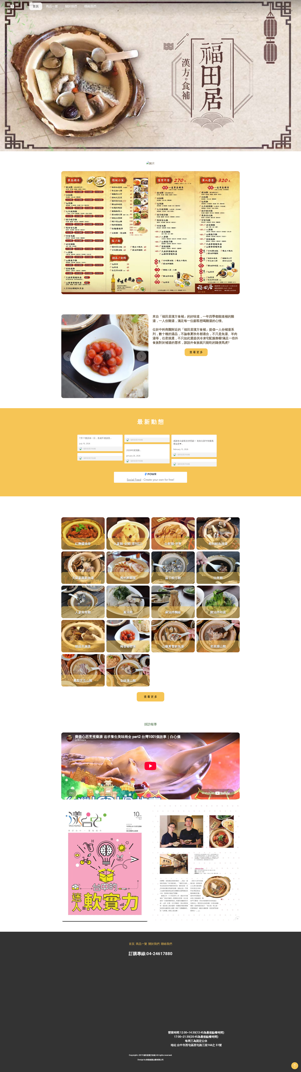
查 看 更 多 (196, 352)
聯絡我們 (90, 6)
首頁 (36, 6)
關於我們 (71, 6)
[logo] (12, 6)
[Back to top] (294, 1065)
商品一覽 (52, 6)
